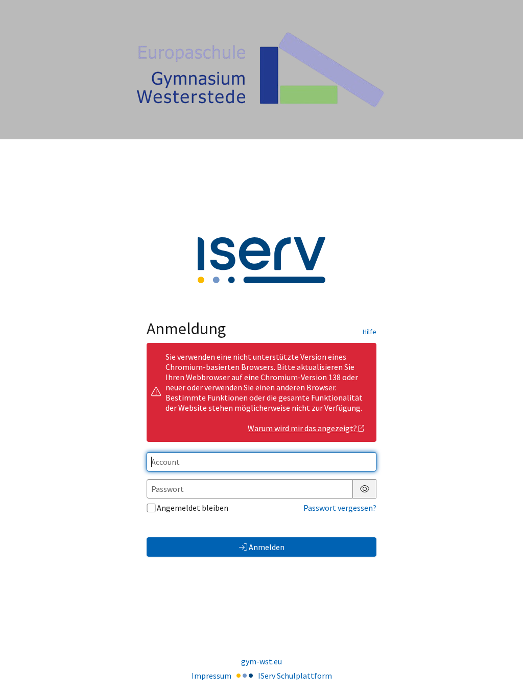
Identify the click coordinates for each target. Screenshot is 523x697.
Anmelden (266, 547)
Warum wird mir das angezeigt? (302, 428)
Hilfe (369, 331)
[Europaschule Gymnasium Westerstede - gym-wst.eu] (261, 69)
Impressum (211, 675)
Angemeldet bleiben (192, 508)
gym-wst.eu (261, 661)
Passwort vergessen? (339, 508)
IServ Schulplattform (295, 675)
